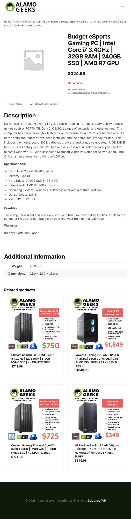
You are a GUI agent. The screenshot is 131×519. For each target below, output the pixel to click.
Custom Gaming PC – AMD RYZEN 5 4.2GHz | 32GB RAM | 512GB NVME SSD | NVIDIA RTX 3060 (33, 358)
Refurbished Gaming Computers (94, 93)
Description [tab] (15, 104)
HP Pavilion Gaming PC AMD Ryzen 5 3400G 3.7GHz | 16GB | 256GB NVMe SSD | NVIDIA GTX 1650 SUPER (97, 451)
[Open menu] (123, 7)
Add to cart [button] (20, 377)
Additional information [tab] (44, 104)
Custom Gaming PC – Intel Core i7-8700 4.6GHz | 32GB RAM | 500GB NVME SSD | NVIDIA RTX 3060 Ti (33, 449)
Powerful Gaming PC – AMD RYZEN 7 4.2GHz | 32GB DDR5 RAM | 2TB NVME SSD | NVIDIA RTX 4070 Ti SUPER (97, 360)
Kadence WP (97, 500)
